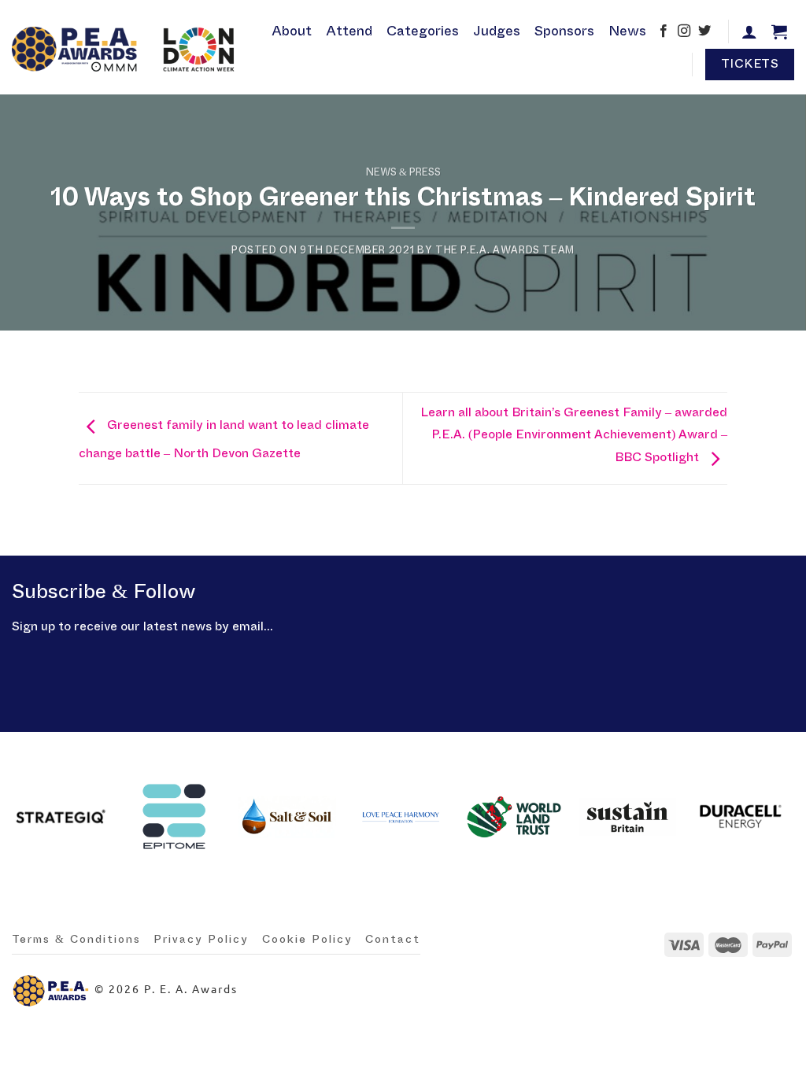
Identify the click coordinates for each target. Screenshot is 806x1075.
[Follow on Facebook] (663, 32)
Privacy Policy (201, 939)
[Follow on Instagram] (684, 32)
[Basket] (779, 31)
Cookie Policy (307, 939)
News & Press (403, 173)
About (292, 31)
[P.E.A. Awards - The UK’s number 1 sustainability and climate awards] (127, 47)
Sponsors (564, 31)
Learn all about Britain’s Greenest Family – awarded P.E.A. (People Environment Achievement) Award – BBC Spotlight (573, 435)
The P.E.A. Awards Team (505, 251)
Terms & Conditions (76, 939)
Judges (496, 31)
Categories (422, 31)
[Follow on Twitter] (704, 32)
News (627, 31)
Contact (392, 939)
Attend (349, 31)
